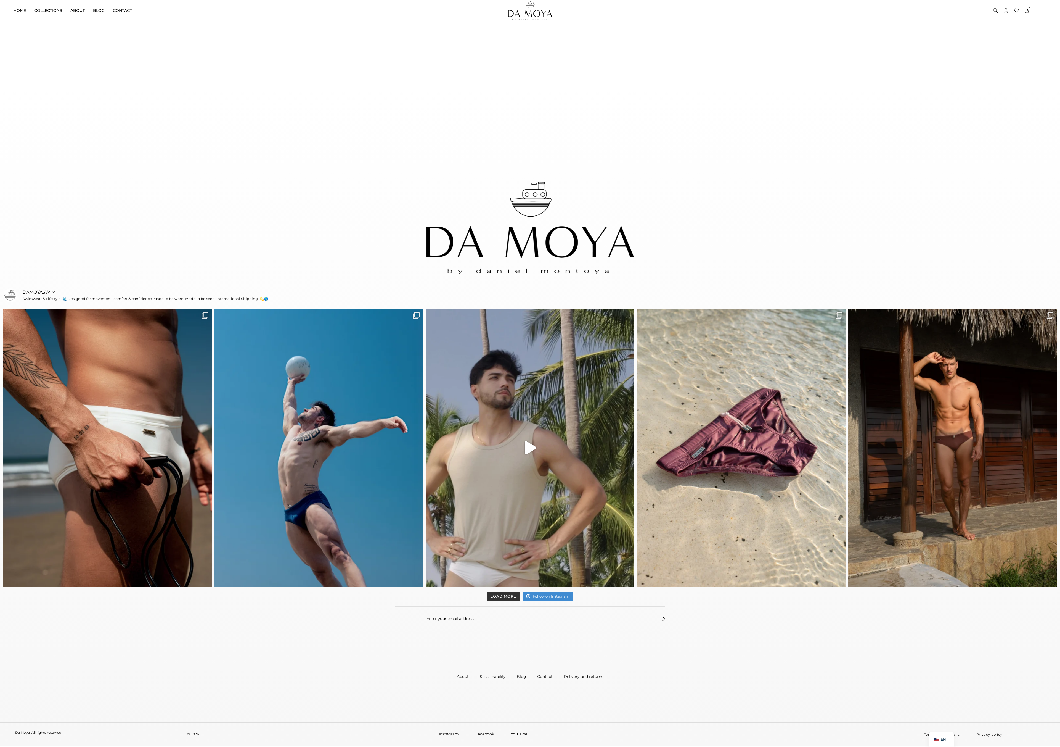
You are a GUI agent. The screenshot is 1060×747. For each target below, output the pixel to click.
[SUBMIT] (662, 618)
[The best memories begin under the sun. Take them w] (952, 448)
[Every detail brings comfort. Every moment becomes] (107, 448)
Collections (48, 10)
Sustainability (493, 676)
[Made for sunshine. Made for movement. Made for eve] (741, 448)
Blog (99, 10)
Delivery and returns (583, 676)
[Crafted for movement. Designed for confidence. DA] (318, 448)
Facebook (484, 734)
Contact (122, 10)
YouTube (519, 734)
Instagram (449, 734)
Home (20, 10)
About (77, 10)
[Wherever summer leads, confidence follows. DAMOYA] (530, 448)
